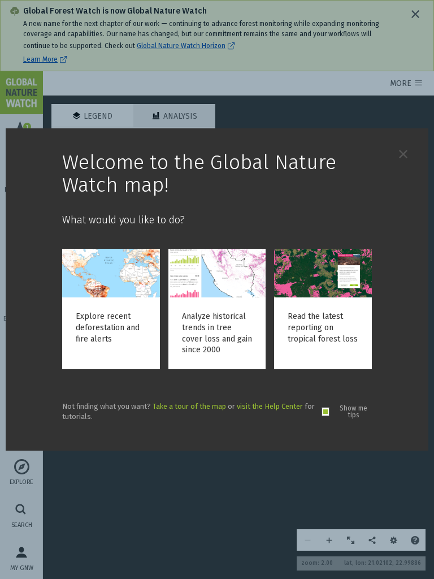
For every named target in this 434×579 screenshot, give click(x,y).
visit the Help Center (270, 406)
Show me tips (353, 411)
